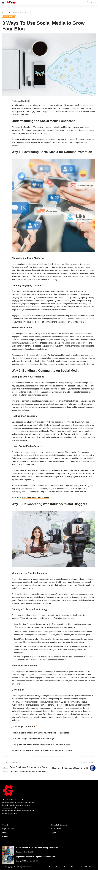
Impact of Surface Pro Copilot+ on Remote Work (36, 857)
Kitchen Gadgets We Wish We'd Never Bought (34, 739)
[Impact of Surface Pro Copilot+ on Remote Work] (8, 859)
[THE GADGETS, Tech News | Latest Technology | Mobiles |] (11, 2)
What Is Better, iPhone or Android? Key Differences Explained (41, 733)
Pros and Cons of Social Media (35, 497)
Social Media (9, 17)
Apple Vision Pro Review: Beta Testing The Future (37, 848)
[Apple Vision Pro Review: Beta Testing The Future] (8, 850)
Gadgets (19, 852)
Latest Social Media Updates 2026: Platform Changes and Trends (42, 750)
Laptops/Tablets (22, 861)
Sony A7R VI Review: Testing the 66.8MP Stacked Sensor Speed (42, 744)
